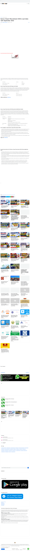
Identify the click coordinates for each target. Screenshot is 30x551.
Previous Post (3, 372)
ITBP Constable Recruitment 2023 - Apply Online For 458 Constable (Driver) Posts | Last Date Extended (15, 326)
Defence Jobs (2, 503)
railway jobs (3, 451)
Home (1, 17)
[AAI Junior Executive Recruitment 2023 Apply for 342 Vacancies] (24, 322)
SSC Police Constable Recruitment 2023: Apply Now (5, 304)
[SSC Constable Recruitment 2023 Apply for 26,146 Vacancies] (5, 278)
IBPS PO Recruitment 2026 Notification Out (4, 249)
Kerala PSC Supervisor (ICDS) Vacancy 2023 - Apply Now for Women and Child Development (5, 294)
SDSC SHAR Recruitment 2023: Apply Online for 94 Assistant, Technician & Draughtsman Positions (5, 316)
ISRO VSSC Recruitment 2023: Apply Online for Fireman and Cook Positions (5, 326)
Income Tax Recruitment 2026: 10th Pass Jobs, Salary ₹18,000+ (14, 206)
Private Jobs (2, 505)
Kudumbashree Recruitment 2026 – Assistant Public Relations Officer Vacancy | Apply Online (24, 260)
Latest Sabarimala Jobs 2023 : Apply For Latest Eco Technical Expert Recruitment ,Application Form (15, 282)
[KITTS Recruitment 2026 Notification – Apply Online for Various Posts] (24, 234)
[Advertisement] (15, 11)
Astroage (17, 548)
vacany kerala (13, 451)
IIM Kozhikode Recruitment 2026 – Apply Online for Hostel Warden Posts (15, 249)
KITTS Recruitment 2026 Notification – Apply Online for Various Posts (24, 239)
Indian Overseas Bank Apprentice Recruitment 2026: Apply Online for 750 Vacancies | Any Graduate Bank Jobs (15, 239)
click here (9, 97)
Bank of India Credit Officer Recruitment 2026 (4, 238)
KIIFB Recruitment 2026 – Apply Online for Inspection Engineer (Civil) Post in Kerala (15, 260)
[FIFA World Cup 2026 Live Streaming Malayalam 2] (3, 403)
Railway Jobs (2, 504)
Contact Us (13, 549)
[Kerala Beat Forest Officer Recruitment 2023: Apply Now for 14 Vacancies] (15, 300)
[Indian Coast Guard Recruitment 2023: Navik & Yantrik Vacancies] (24, 290)
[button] (1, 3)
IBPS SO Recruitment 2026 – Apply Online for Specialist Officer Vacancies (14, 229)
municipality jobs (18, 450)
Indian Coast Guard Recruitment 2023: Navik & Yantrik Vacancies (24, 294)
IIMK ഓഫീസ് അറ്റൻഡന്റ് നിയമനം (24, 336)
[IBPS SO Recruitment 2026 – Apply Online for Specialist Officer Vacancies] (15, 224)
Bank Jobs (2, 502)
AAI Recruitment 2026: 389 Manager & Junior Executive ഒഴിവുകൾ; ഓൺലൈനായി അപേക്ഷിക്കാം (25, 415)
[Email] (13, 196)
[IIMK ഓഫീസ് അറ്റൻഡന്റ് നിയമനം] (24, 333)
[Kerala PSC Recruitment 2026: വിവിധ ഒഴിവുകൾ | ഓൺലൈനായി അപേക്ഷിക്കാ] (24, 202)
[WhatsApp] (10, 196)
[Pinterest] (12, 196)
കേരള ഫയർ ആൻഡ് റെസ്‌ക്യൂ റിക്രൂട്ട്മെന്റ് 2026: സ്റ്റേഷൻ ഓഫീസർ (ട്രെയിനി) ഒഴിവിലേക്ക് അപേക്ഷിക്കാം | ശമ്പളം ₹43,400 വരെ (5, 217)
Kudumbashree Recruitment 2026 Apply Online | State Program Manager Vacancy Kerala (24, 249)
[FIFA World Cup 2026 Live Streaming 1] (3, 400)
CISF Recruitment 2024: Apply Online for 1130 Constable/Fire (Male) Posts (15, 270)
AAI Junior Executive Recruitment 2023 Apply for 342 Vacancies (24, 326)
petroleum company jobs (24, 450)
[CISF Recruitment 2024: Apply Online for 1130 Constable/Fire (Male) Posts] (15, 266)
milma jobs (10, 450)
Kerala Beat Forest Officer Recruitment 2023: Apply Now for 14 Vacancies (15, 305)
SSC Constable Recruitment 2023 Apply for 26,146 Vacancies (4, 282)
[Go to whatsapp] (28, 549)
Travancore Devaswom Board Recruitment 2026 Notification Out (5, 229)
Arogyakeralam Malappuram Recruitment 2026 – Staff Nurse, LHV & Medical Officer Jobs (4, 260)
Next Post (27, 372)
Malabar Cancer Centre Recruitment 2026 (24, 228)
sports (10, 451)
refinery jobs (6, 451)
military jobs (6, 450)
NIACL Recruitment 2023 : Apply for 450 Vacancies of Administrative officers (14, 316)
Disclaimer (21, 549)
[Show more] (15, 196)
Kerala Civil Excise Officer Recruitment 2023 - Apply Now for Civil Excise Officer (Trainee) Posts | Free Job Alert (15, 294)
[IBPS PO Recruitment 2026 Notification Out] (5, 245)
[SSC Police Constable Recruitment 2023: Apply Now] (5, 300)
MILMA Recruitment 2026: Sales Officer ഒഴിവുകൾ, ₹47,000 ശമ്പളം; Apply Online (5, 206)
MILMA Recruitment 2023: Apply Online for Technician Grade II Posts (24, 316)
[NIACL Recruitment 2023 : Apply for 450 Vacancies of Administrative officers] (15, 311)
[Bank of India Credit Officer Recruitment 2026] (5, 234)
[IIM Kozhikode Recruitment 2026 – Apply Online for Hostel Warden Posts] (15, 245)
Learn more (6, 547)
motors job (14, 450)
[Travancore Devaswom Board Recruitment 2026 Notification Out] (5, 224)
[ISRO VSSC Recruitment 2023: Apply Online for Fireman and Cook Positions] (5, 322)
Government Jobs (5, 17)
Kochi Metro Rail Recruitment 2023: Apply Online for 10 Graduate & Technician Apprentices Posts (4, 337)
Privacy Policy (17, 549)
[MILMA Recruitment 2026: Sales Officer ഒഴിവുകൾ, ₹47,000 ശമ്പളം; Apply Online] (5, 202)
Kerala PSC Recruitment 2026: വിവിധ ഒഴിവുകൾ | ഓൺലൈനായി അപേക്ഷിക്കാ (25, 206)
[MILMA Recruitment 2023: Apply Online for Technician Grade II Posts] (24, 311)
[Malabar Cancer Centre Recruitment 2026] (24, 224)
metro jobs (3, 450)
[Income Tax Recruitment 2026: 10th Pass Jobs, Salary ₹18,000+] (15, 202)
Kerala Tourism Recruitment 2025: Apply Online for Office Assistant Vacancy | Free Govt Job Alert (5, 270)
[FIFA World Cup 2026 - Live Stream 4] (3, 406)
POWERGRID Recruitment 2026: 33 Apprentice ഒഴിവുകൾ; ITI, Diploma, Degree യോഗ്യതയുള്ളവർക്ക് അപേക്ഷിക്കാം (4, 416)
